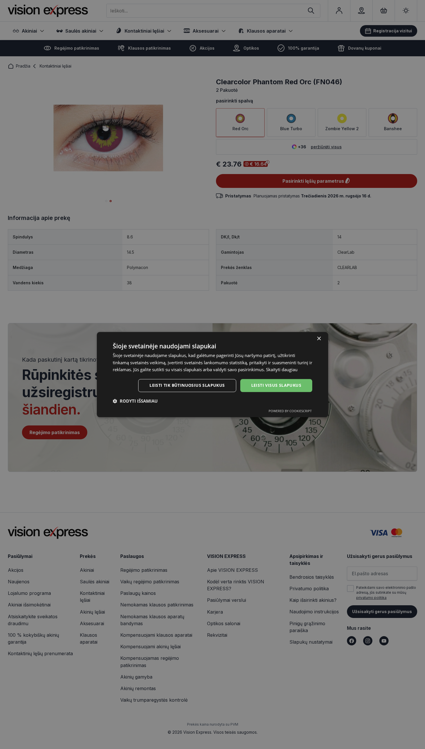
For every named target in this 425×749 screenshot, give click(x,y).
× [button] (319, 339)
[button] (135, 401)
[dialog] (212, 374)
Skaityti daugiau (282, 370)
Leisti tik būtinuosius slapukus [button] (187, 385)
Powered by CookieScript (290, 411)
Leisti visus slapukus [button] (276, 385)
